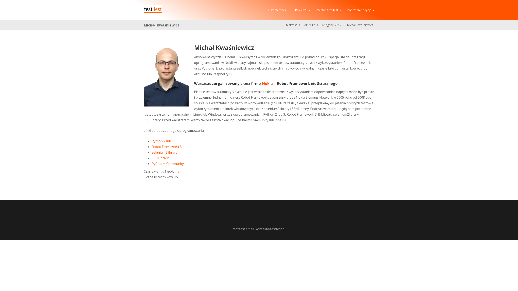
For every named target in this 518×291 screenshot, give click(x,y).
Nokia (267, 83)
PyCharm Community (168, 163)
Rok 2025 (301, 10)
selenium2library (164, 152)
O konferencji (277, 10)
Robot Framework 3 (167, 146)
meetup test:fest (327, 10)
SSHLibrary (160, 158)
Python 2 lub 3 (163, 141)
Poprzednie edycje (359, 10)
